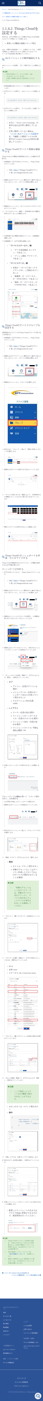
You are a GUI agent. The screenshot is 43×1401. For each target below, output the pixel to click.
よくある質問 (28, 1325)
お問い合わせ (28, 1329)
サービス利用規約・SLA (31, 1342)
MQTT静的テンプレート (17, 1254)
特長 (4, 1312)
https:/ (16, 170)
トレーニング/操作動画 (31, 1333)
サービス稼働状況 (8, 1362)
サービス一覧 (7, 1316)
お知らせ (6, 1331)
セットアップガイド (9, 1349)
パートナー (6, 1335)
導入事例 (6, 1323)
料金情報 (6, 1327)
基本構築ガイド (8, 1353)
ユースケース (7, 1320)
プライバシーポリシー (21, 1386)
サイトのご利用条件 (21, 1382)
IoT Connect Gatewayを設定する (16, 1273)
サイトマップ (21, 1378)
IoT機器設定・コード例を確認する (26, 1275)
